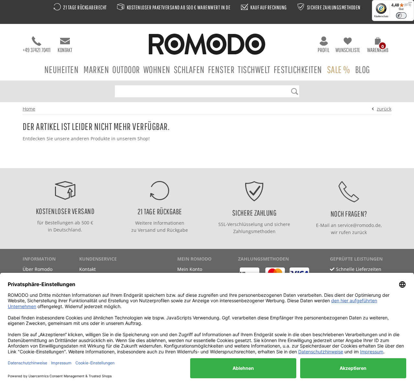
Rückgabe (177, 230)
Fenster (221, 69)
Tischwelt (254, 69)
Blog (362, 69)
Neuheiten (61, 69)
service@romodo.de (359, 225)
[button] (377, 46)
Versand (147, 230)
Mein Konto (189, 269)
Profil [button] (324, 50)
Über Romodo (37, 269)
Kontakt (65, 50)
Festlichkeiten (298, 69)
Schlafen (189, 69)
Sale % (338, 69)
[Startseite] (207, 45)
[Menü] (410, 4)
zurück (384, 109)
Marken (96, 69)
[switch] (401, 15)
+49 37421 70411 (36, 50)
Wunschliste (347, 50)
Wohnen (156, 69)
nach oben (205, 161)
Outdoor (126, 69)
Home (29, 109)
